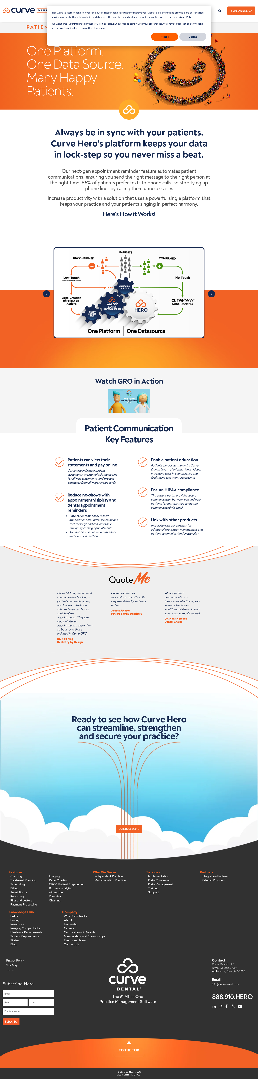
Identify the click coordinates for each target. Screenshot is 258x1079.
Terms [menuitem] (10, 970)
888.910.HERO (232, 997)
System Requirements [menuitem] (24, 936)
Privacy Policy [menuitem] (15, 961)
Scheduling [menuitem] (17, 884)
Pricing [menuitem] (14, 920)
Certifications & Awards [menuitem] (79, 932)
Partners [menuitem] (206, 872)
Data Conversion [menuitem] (159, 880)
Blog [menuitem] (13, 944)
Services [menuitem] (153, 872)
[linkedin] (214, 1006)
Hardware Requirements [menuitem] (26, 932)
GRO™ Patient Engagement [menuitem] (67, 884)
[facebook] (227, 1006)
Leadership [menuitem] (71, 924)
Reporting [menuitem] (17, 896)
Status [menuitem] (14, 940)
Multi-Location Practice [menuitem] (110, 880)
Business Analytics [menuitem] (61, 888)
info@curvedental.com (225, 984)
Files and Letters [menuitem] (21, 900)
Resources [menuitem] (17, 924)
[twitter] (233, 1006)
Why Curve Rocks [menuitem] (75, 916)
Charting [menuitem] (16, 876)
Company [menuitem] (69, 912)
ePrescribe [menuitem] (56, 892)
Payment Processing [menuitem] (23, 904)
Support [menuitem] (153, 892)
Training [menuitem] (153, 888)
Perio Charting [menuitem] (58, 880)
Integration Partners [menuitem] (215, 876)
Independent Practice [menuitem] (108, 876)
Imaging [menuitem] (54, 876)
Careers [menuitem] (69, 928)
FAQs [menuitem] (14, 916)
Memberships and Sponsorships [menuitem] (84, 936)
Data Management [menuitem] (160, 884)
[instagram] (221, 1006)
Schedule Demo (241, 10)
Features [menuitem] (15, 872)
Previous (46, 293)
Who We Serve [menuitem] (104, 872)
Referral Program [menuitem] (213, 880)
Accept (165, 36)
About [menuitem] (68, 920)
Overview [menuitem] (55, 896)
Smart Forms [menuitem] (18, 892)
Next (211, 293)
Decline (193, 36)
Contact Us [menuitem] (71, 944)
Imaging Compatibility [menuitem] (25, 928)
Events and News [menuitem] (75, 940)
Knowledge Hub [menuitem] (21, 912)
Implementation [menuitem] (158, 876)
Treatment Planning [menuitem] (23, 880)
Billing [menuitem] (14, 888)
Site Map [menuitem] (12, 965)
